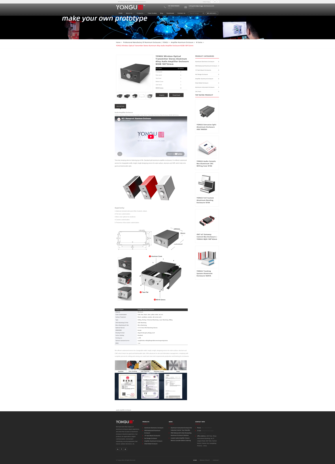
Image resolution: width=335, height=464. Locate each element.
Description (120, 106)
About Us (129, 13)
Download (176, 95)
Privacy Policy (205, 460)
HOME (120, 13)
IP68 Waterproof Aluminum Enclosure (206, 66)
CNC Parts (198, 91)
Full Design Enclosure (201, 74)
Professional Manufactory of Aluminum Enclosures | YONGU (145, 42)
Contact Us (181, 13)
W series (199, 42)
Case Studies (152, 13)
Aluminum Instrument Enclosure (204, 87)
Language (212, 13)
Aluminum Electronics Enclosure (204, 61)
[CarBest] (130, 7)
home (118, 42)
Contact (216, 460)
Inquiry (161, 95)
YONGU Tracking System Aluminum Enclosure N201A (205, 273)
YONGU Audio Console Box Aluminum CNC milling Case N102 (206, 163)
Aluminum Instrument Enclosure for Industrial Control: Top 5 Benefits (181, 429)
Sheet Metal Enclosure (201, 83)
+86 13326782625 (207, 428)
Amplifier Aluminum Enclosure (182, 42)
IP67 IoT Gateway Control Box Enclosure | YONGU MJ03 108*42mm (207, 236)
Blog (161, 13)
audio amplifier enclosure (123, 410)
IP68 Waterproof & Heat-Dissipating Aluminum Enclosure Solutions (181, 434)
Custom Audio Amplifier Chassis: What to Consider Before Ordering (181, 439)
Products (140, 13)
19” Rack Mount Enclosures (203, 70)
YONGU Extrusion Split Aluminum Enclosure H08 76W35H (206, 127)
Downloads (170, 13)
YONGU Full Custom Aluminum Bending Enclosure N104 (205, 200)
